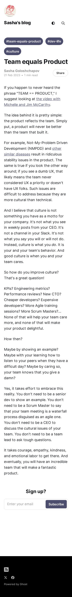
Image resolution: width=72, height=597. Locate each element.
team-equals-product (24, 41)
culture (13, 51)
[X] (5, 577)
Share (60, 73)
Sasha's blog (17, 23)
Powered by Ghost (15, 584)
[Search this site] (63, 23)
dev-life (55, 41)
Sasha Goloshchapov (21, 71)
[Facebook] (12, 577)
